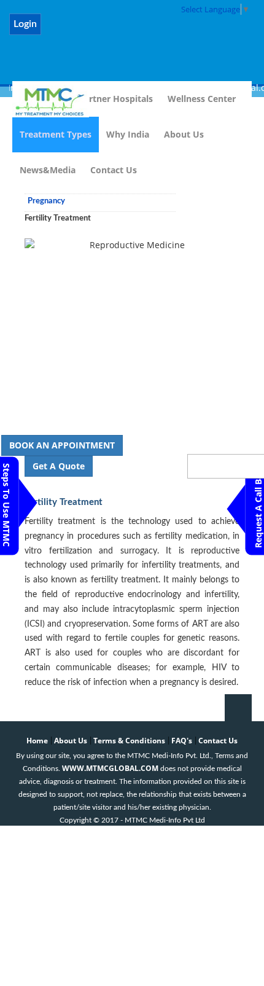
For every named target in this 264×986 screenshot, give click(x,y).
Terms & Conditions (129, 740)
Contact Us (113, 170)
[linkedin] (124, 31)
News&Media (48, 170)
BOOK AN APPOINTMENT (62, 445)
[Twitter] (92, 31)
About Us (184, 134)
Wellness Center (202, 98)
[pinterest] (156, 31)
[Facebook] (60, 31)
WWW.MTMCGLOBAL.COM (110, 768)
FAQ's (181, 740)
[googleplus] (188, 31)
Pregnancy (46, 201)
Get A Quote (59, 466)
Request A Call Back (258, 505)
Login (25, 24)
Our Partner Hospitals (106, 98)
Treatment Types (55, 134)
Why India (127, 134)
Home (37, 740)
